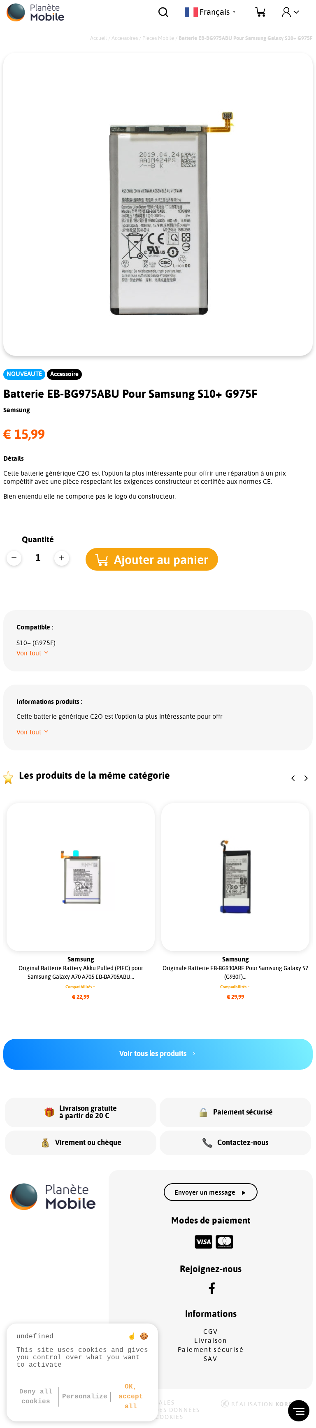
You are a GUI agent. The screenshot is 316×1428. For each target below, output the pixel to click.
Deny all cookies (35, 1396)
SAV (210, 1359)
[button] (152, 559)
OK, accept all (130, 1396)
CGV (210, 1331)
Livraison (210, 1340)
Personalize (84, 1396)
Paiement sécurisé (211, 1350)
